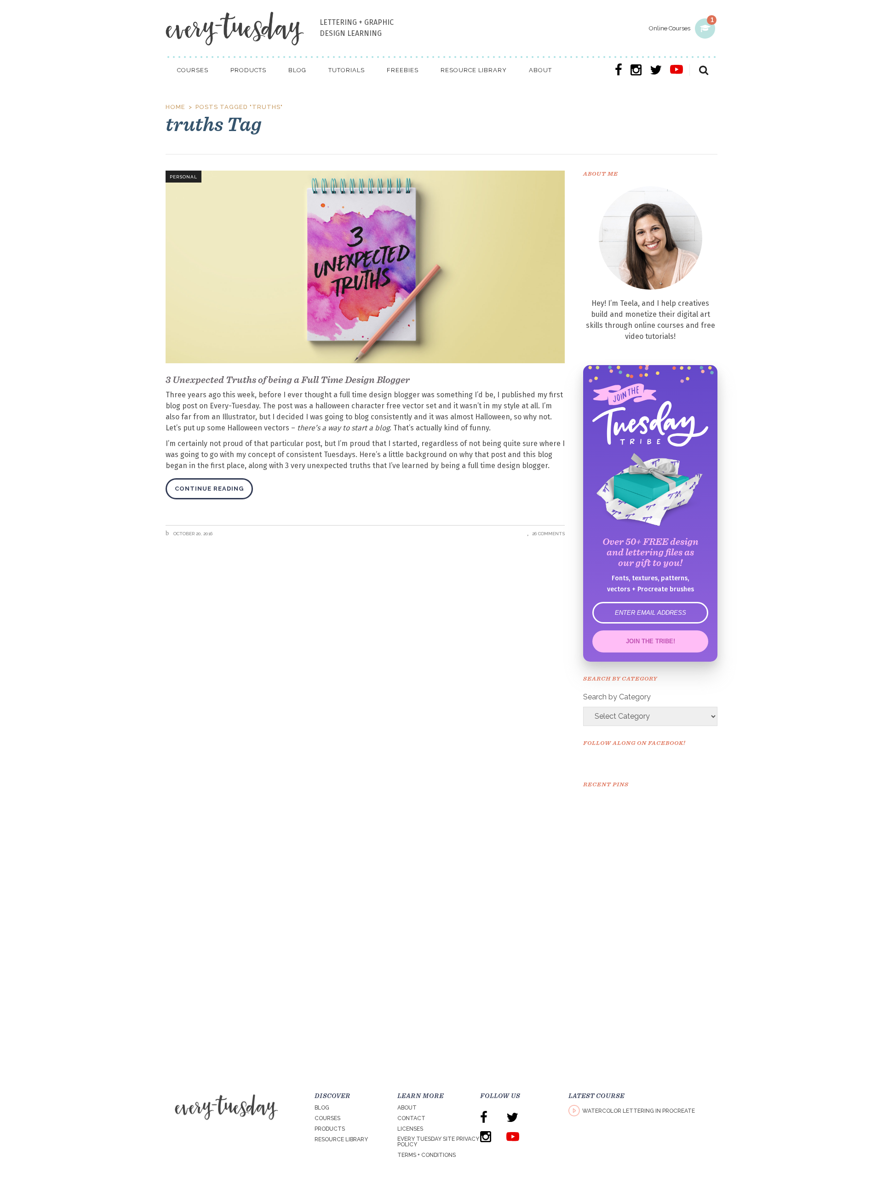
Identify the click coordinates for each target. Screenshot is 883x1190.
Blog (322, 1107)
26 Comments (548, 533)
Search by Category (617, 696)
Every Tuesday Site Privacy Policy (438, 1141)
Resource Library (341, 1139)
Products (330, 1129)
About (407, 1107)
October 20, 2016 (192, 533)
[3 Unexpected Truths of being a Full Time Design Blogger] (365, 267)
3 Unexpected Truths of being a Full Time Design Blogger (288, 379)
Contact (411, 1118)
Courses (327, 1118)
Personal (183, 176)
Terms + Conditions (426, 1155)
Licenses (410, 1129)
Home (175, 106)
